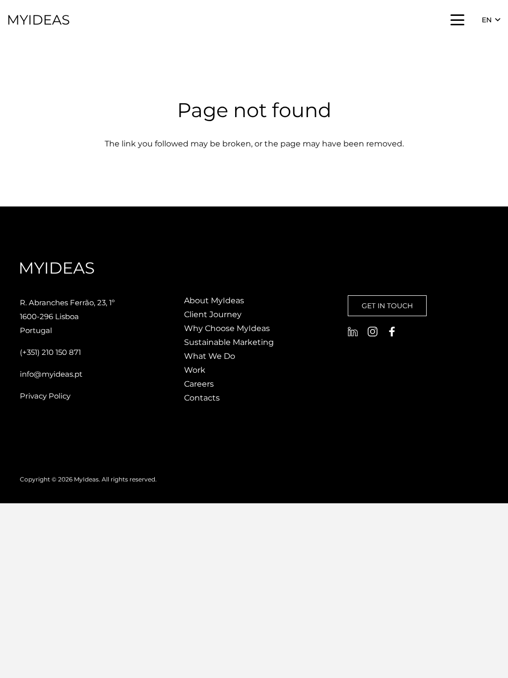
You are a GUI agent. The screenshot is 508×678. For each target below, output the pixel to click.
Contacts (202, 398)
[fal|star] (353, 332)
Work (194, 370)
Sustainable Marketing (229, 342)
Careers (199, 384)
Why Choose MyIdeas (227, 328)
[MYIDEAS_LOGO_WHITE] (38, 20)
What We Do (209, 356)
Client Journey (213, 314)
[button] (457, 20)
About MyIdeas (214, 300)
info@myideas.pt (51, 374)
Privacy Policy (45, 396)
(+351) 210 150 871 (50, 352)
